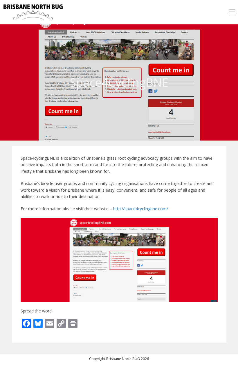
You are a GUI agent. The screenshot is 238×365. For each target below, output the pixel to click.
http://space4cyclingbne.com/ (140, 208)
